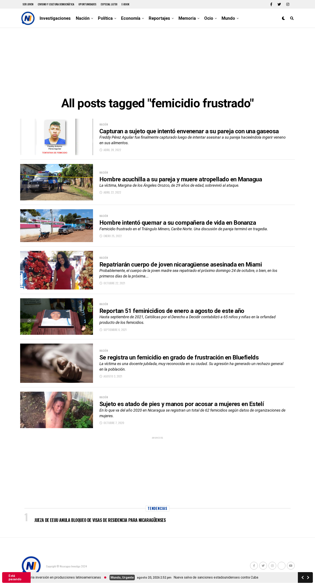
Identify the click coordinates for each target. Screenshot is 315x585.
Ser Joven (27, 4)
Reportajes (159, 18)
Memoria (187, 18)
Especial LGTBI (109, 4)
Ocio (208, 18)
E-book (125, 4)
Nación (83, 18)
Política (105, 18)
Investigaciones (55, 18)
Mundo (228, 18)
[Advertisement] (157, 62)
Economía (130, 18)
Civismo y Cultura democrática (56, 4)
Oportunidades (87, 4)
